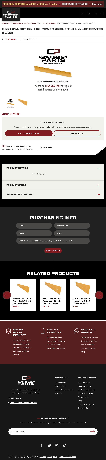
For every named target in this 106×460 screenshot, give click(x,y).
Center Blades (51, 23)
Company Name (62, 225)
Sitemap (43, 457)
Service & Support (88, 331)
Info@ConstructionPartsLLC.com (23, 403)
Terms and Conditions (67, 457)
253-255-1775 (15, 398)
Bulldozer (34, 23)
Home (4, 23)
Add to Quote (77, 133)
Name (21, 225)
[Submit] (92, 432)
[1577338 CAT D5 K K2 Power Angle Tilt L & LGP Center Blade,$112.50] (23, 288)
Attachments (60, 382)
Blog (80, 401)
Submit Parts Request (19, 332)
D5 (44, 23)
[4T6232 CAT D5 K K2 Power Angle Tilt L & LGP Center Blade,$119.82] (53, 288)
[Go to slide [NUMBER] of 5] (7, 295)
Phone (22, 233)
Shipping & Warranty (20, 194)
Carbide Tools (60, 386)
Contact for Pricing (10, 113)
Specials (58, 393)
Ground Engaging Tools (15, 23)
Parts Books (83, 397)
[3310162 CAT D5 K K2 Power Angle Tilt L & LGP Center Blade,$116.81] (82, 288)
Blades (26, 23)
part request (12, 149)
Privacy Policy (52, 457)
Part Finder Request (86, 390)
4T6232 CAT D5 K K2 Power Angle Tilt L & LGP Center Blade (52, 301)
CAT (40, 23)
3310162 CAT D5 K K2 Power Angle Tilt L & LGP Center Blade (81, 301)
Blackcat (12, 39)
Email (59, 233)
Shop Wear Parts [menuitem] (62, 378)
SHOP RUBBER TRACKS (66, 3)
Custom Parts (84, 382)
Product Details (17, 168)
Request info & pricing (28, 133)
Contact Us (83, 408)
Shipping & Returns (86, 404)
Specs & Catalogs (54, 331)
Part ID (22, 241)
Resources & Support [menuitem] (87, 378)
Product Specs (16, 185)
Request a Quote (85, 386)
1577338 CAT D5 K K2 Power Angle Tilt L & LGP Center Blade (22, 301)
